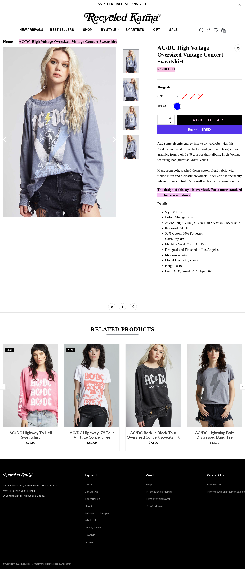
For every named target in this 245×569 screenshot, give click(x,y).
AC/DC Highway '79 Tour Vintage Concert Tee (92, 434)
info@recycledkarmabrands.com (226, 491)
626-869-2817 (215, 484)
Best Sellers (62, 29)
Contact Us (91, 491)
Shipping (90, 506)
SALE (173, 29)
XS (176, 96)
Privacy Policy (93, 527)
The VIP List (92, 498)
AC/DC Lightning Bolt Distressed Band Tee (214, 434)
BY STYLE (108, 29)
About (88, 484)
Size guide (163, 87)
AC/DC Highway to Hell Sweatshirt (30, 434)
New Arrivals (31, 29)
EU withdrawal (154, 506)
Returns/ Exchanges (97, 513)
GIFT (156, 29)
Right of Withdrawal (158, 498)
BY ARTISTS (135, 29)
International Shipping (159, 491)
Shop (87, 29)
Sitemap (89, 542)
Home (8, 41)
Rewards (90, 534)
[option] (59, 132)
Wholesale (91, 520)
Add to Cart (210, 120)
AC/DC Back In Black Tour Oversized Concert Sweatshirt (153, 434)
